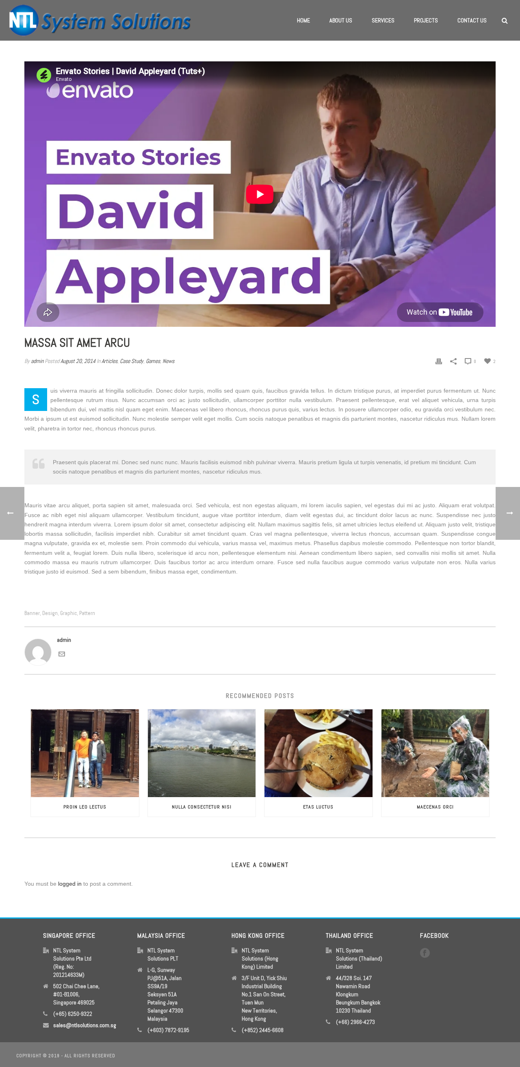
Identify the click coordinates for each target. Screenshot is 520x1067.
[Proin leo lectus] (85, 753)
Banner (32, 613)
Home (303, 20)
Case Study (131, 361)
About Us (340, 20)
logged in (70, 883)
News (168, 361)
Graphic (68, 613)
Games (153, 361)
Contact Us (472, 20)
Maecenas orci (435, 807)
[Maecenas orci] (435, 753)
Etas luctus (318, 807)
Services (383, 20)
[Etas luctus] (318, 753)
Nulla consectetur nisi (202, 807)
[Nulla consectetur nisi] (202, 753)
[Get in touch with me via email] (61, 653)
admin (37, 361)
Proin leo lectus (84, 807)
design (50, 613)
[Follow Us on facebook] (425, 953)
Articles (109, 361)
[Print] (439, 361)
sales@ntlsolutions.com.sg (84, 1025)
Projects (426, 20)
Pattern (87, 613)
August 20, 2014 (78, 361)
